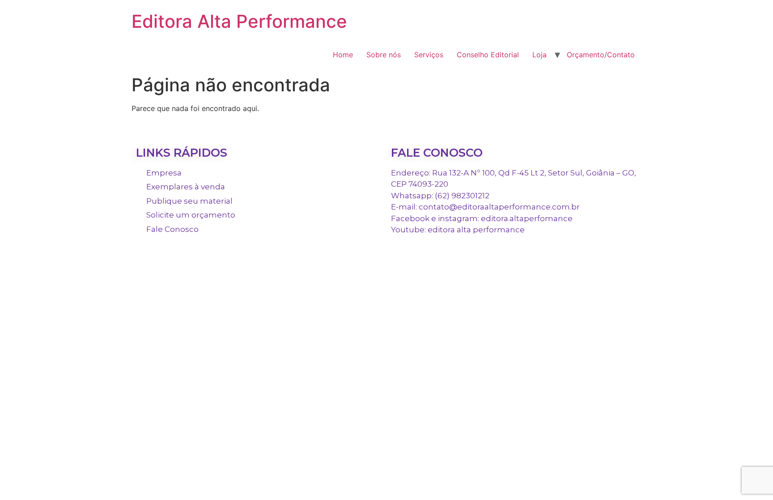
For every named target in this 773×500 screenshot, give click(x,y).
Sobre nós (383, 54)
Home (343, 54)
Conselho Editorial (488, 54)
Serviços (428, 54)
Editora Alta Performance (239, 21)
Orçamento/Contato (601, 54)
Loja (539, 54)
